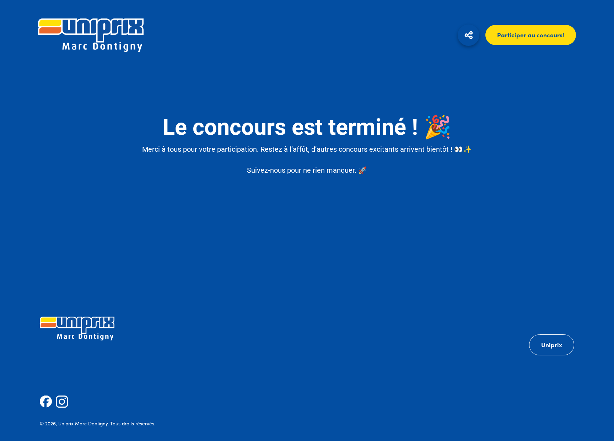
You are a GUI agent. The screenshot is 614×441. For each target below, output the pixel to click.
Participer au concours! (530, 35)
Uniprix (551, 344)
